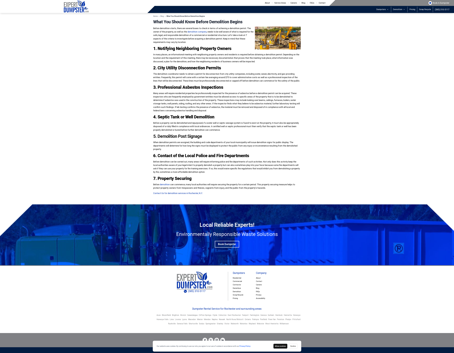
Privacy (258, 295)
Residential (237, 278)
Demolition (397, 9)
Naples (215, 319)
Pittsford (296, 319)
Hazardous (237, 288)
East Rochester (234, 315)
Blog (303, 3)
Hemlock (279, 315)
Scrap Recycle (425, 9)
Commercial (237, 281)
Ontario (248, 319)
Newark (222, 319)
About (267, 3)
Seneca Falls (182, 324)
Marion (200, 319)
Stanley (220, 324)
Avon (159, 315)
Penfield (263, 319)
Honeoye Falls (162, 319)
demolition (165, 184)
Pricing (412, 9)
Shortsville (193, 324)
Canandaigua (192, 315)
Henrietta (288, 315)
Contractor (237, 285)
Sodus (201, 324)
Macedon (192, 319)
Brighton (175, 315)
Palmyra (255, 319)
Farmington (254, 315)
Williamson (284, 324)
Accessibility (260, 298)
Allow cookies (280, 346)
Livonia (178, 319)
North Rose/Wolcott (235, 319)
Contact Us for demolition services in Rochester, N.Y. (178, 193)
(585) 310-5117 (442, 9)
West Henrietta (271, 324)
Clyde (215, 315)
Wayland (252, 324)
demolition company (197, 31)
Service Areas (280, 3)
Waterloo (243, 324)
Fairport (245, 315)
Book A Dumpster (441, 3)
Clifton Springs (205, 315)
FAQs (312, 3)
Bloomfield (166, 315)
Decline (293, 346)
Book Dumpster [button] (227, 244)
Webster (260, 324)
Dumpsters (381, 9)
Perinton (280, 319)
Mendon (207, 319)
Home (155, 16)
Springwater (210, 324)
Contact (322, 3)
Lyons (184, 319)
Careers (293, 3)
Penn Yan (272, 319)
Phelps (288, 319)
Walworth (235, 324)
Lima (172, 319)
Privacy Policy (244, 346)
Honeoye (296, 315)
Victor (226, 324)
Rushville (172, 324)
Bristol (183, 315)
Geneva (263, 315)
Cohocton (222, 315)
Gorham (271, 315)
